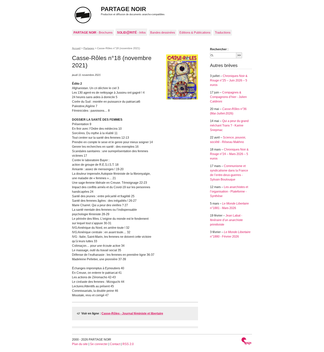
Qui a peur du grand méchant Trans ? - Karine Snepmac (229, 125)
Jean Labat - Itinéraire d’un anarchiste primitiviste (226, 220)
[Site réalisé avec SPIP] (246, 341)
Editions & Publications (194, 32)
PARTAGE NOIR (123, 9)
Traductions (222, 32)
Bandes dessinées (162, 32)
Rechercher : (219, 49)
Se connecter (99, 344)
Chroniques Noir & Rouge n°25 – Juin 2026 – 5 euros (229, 80)
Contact (115, 344)
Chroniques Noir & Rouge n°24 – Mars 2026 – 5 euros (229, 154)
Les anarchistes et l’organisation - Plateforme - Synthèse (229, 191)
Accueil (76, 48)
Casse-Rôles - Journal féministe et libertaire (132, 313)
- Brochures (93, 32)
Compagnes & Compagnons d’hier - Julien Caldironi (228, 97)
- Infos (131, 32)
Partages (88, 48)
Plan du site (80, 344)
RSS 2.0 (128, 344)
